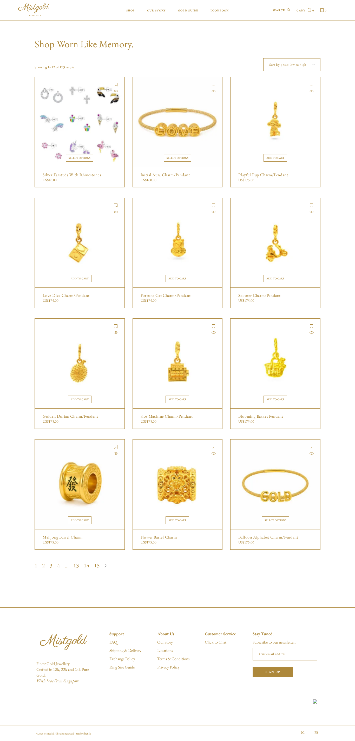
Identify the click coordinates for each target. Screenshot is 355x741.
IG (303, 732)
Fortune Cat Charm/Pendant (166, 295)
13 (76, 565)
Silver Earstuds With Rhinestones (72, 175)
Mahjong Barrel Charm (63, 537)
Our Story (165, 642)
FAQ (113, 642)
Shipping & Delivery (125, 650)
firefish (87, 733)
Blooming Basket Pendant (260, 416)
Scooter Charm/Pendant (259, 295)
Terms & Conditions (173, 658)
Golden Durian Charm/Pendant (70, 416)
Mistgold (49, 733)
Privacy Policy (168, 667)
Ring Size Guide (122, 667)
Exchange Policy (122, 658)
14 (86, 565)
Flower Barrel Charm (159, 537)
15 (97, 565)
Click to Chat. (216, 642)
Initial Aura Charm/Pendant (165, 175)
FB (316, 732)
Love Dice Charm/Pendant (66, 295)
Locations (165, 650)
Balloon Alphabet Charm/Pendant (268, 537)
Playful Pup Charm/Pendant (263, 175)
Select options (79, 158)
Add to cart (275, 158)
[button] (115, 85)
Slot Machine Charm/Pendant (167, 416)
